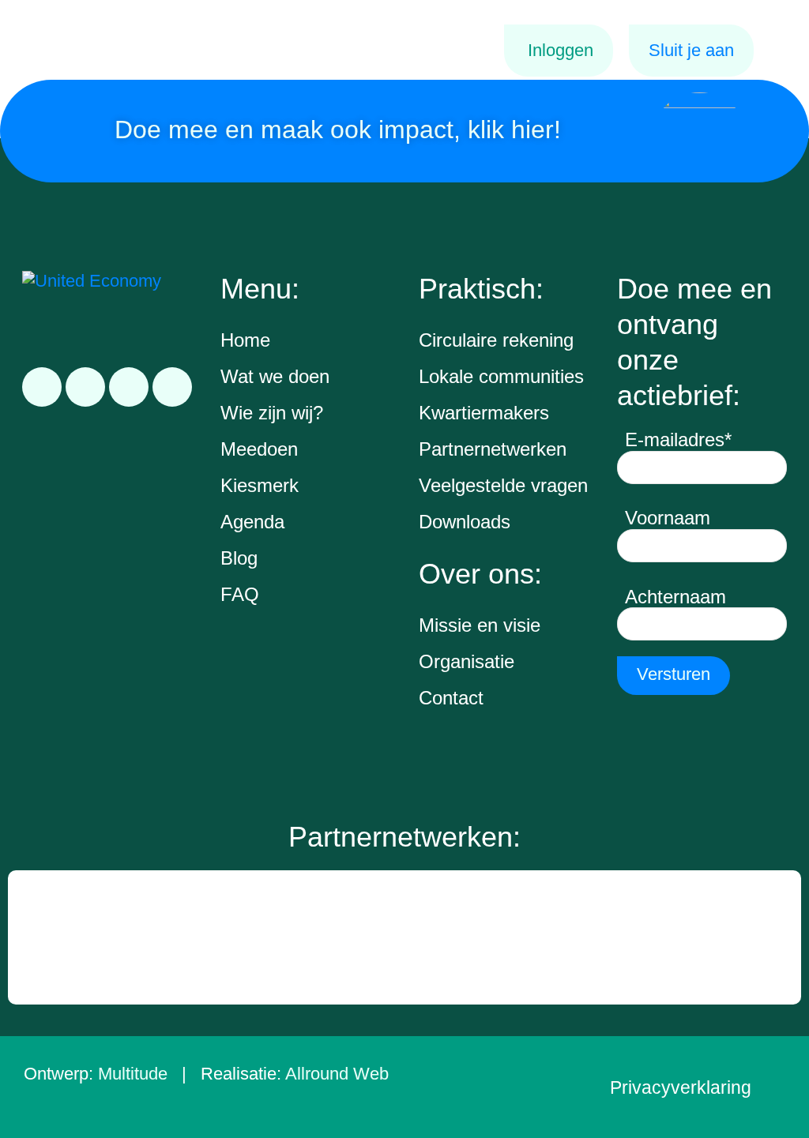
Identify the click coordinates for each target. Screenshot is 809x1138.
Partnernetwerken (492, 449)
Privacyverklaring (680, 1087)
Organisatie (466, 661)
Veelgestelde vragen (503, 485)
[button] (22, 937)
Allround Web (337, 1074)
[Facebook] (85, 387)
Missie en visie (479, 625)
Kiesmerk (259, 485)
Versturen (673, 674)
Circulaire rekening (496, 340)
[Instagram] (129, 387)
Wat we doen (274, 376)
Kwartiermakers (484, 412)
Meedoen (259, 449)
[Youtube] (172, 387)
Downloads (464, 521)
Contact (451, 697)
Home (245, 340)
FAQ (239, 594)
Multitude (132, 1074)
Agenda (252, 521)
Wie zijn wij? (271, 412)
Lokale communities (501, 376)
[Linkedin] (42, 387)
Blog (239, 558)
